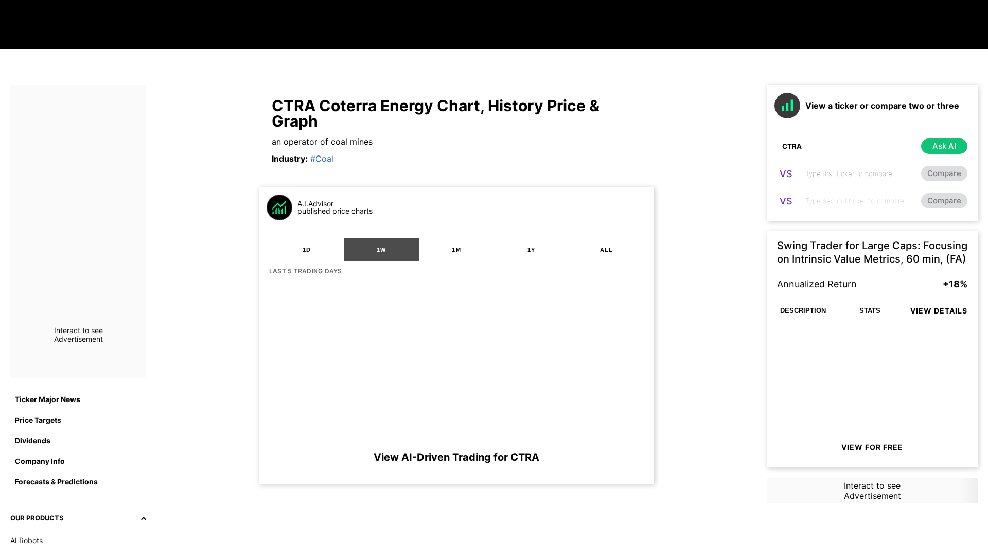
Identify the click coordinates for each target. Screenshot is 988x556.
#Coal (321, 158)
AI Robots (26, 540)
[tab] (306, 249)
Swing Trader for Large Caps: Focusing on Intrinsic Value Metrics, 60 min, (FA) (872, 252)
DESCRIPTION (803, 311)
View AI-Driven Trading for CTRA (456, 457)
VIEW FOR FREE (872, 447)
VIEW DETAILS (938, 310)
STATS (869, 311)
